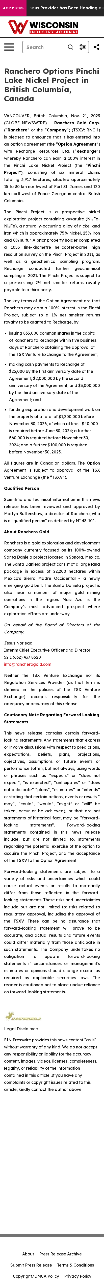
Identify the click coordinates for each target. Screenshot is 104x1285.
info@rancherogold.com (27, 664)
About (28, 1253)
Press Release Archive (60, 1253)
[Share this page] (96, 47)
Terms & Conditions (75, 1265)
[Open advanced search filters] (82, 47)
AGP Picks (13, 8)
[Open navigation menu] (9, 47)
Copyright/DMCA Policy (36, 1276)
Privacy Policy (77, 1276)
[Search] (70, 47)
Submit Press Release (31, 1265)
